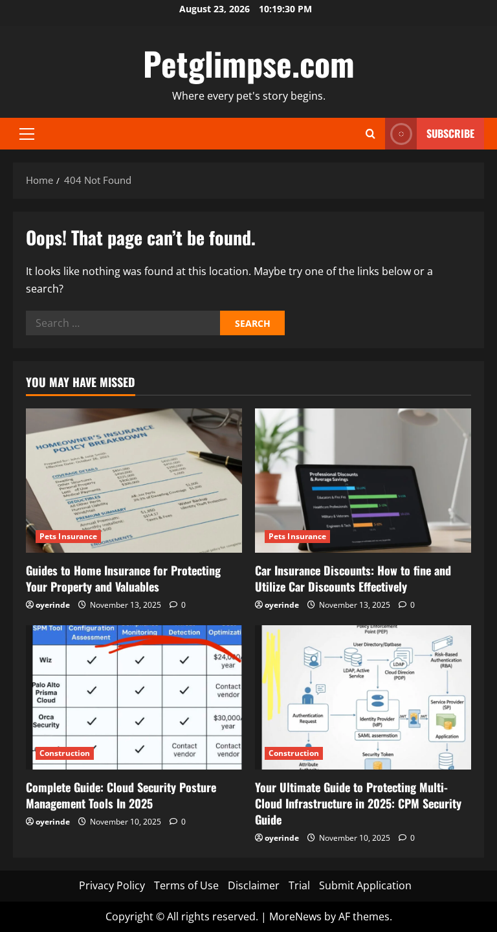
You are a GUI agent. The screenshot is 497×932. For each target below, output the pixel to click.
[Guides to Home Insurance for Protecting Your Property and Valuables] (134, 480)
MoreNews (295, 916)
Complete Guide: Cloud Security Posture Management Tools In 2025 (121, 795)
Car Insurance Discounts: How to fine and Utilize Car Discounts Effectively (353, 578)
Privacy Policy (112, 885)
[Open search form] (370, 133)
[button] (27, 134)
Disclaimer (254, 885)
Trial (299, 885)
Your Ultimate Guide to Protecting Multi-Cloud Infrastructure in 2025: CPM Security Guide (358, 803)
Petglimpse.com (249, 63)
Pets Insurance (68, 536)
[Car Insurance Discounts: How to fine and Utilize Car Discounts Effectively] (363, 480)
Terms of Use (186, 885)
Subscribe (450, 133)
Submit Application (365, 885)
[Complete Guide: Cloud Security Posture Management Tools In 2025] (134, 697)
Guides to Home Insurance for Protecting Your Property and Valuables (123, 578)
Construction (64, 753)
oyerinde (53, 604)
